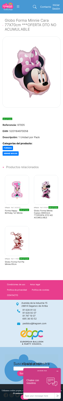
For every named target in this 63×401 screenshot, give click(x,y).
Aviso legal (35, 284)
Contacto (45, 6)
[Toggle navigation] (18, 7)
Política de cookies (40, 290)
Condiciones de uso (16, 284)
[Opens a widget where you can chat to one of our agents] (42, 383)
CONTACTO (12, 295)
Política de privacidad (17, 290)
